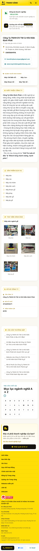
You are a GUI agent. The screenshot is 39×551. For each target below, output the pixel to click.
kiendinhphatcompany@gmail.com (18, 59)
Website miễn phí (7, 483)
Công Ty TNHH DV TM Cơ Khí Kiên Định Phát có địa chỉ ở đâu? (17, 336)
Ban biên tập (5, 459)
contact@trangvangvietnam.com (10, 538)
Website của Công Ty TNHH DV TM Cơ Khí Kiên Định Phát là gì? (18, 358)
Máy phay (9, 193)
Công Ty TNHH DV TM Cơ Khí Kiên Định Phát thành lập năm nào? (17, 373)
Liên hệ (3, 488)
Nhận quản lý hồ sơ (20, 447)
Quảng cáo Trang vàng (9, 479)
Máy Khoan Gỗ (9, 82)
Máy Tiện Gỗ (23, 82)
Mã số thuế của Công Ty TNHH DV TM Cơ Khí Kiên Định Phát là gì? (18, 366)
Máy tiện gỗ (10, 197)
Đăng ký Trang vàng (8, 475)
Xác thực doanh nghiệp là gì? (12, 441)
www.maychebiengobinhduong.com (18, 64)
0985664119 (11, 53)
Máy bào (9, 175)
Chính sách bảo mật (8, 471)
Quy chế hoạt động (8, 467)
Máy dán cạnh (10, 186)
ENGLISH (4, 492)
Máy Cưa (24, 77)
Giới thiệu (4, 455)
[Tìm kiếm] (31, 3)
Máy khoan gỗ (10, 190)
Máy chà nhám (11, 183)
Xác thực (4, 463)
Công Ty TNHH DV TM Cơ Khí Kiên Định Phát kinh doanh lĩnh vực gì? (17, 351)
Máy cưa (8, 179)
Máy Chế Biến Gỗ (10, 77)
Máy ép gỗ (9, 200)
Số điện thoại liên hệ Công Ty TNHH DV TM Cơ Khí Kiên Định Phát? (18, 343)
